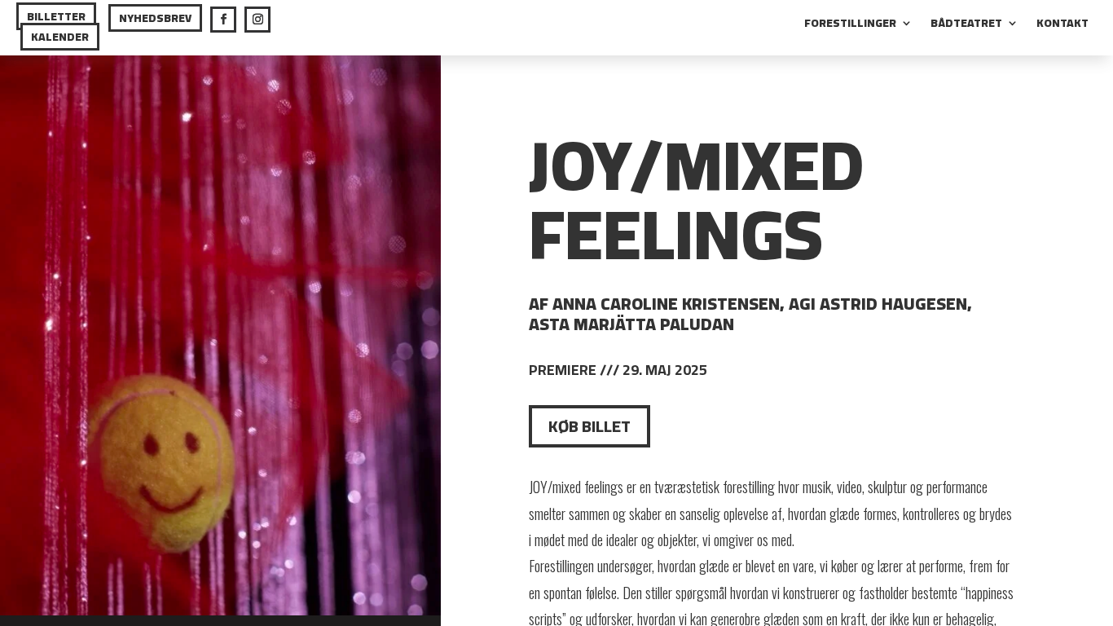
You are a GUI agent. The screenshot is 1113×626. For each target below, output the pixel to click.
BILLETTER (56, 16)
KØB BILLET (589, 426)
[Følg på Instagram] (257, 20)
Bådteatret (966, 25)
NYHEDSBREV (155, 18)
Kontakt (1062, 25)
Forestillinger (850, 25)
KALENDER (60, 36)
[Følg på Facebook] (223, 20)
